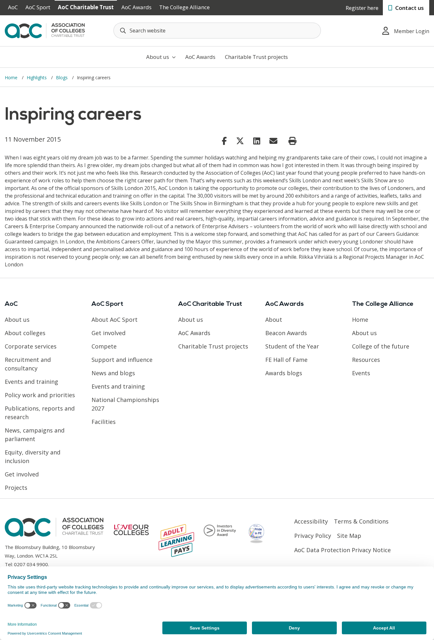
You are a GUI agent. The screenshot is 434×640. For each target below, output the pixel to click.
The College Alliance (184, 7)
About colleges (25, 333)
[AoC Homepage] (45, 30)
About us (158, 56)
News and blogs (113, 373)
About (273, 319)
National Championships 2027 (125, 404)
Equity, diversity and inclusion (32, 456)
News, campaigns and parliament (34, 434)
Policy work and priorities (40, 395)
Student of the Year (292, 346)
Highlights (37, 77)
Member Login (411, 31)
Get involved (22, 474)
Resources (366, 359)
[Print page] (292, 141)
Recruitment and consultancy (28, 364)
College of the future (380, 346)
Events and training (31, 381)
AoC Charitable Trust (86, 7)
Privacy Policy (312, 535)
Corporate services (31, 346)
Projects (16, 487)
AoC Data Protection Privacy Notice (342, 550)
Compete (104, 346)
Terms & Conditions (361, 521)
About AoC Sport (115, 319)
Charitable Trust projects (256, 56)
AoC (13, 7)
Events (361, 373)
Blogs (62, 77)
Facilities (104, 421)
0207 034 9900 (31, 564)
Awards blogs (283, 373)
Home (12, 77)
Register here (362, 7)
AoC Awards (136, 7)
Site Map (349, 535)
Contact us (409, 7)
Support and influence (122, 359)
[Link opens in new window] (224, 140)
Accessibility (311, 521)
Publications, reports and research (40, 412)
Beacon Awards (286, 333)
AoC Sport (37, 7)
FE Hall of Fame (286, 359)
